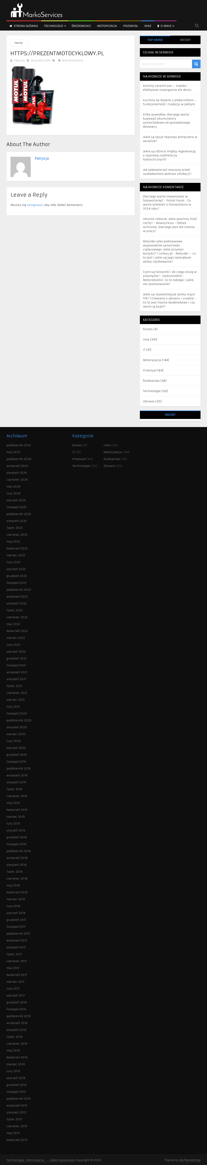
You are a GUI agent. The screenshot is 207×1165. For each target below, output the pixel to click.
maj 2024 (13, 486)
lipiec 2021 (14, 686)
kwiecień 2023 (16, 548)
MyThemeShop (190, 1160)
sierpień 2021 (16, 679)
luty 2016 (13, 1071)
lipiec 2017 (14, 954)
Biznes (148, 329)
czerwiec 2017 (16, 961)
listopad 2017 (16, 927)
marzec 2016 (15, 1064)
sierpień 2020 (16, 727)
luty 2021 (13, 706)
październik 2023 (18, 514)
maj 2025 (13, 452)
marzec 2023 (15, 555)
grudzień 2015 (16, 1085)
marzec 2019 (15, 816)
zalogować (35, 205)
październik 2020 (19, 720)
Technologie (53, 26)
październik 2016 (18, 1016)
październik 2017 (18, 933)
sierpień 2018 (16, 865)
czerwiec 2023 (16, 534)
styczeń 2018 (15, 913)
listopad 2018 (16, 844)
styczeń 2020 (16, 748)
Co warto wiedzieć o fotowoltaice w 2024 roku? (167, 204)
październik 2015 (18, 1098)
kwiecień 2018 (17, 892)
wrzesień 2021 (16, 672)
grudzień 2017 (16, 920)
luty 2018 (13, 906)
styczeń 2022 (15, 651)
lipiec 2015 (14, 1119)
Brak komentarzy (72, 60)
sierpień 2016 (16, 1030)
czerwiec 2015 (16, 1126)
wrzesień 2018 (17, 858)
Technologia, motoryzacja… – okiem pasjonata (40, 1160)
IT (144, 350)
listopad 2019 (16, 761)
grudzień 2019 (16, 755)
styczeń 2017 (15, 995)
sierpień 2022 (16, 603)
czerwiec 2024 (17, 479)
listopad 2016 (16, 1009)
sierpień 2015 (16, 1112)
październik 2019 (18, 768)
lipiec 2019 (14, 789)
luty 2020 (13, 741)
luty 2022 (13, 645)
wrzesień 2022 (17, 596)
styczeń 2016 (15, 1078)
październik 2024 (18, 459)
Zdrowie (149, 401)
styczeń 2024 (16, 500)
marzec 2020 (16, 734)
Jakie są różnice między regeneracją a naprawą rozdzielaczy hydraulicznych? (169, 155)
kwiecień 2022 (17, 631)
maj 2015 (13, 1133)
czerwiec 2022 (16, 617)
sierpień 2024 (16, 473)
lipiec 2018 (14, 871)
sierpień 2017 (16, 947)
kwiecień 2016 (16, 1057)
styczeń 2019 (15, 830)
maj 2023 (13, 541)
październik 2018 (18, 851)
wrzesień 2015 (16, 1105)
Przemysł (130, 26)
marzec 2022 (15, 638)
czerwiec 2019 (16, 796)
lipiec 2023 (14, 528)
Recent (185, 40)
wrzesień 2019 (16, 775)
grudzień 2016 (16, 1002)
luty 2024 (13, 493)
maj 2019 (13, 803)
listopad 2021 (16, 665)
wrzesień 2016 (16, 1023)
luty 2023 (13, 562)
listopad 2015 (16, 1092)
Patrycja (19, 60)
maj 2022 (13, 624)
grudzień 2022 (16, 576)
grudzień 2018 (16, 837)
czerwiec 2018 (16, 878)
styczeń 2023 (15, 569)
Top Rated (155, 40)
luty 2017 (13, 988)
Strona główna (25, 26)
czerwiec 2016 (16, 1043)
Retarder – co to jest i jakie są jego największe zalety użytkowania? (169, 257)
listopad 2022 (16, 583)
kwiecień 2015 (16, 1140)
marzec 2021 (15, 700)
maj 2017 (12, 968)
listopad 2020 (16, 713)
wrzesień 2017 (16, 940)
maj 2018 (13, 885)
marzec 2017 (15, 982)
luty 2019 (13, 823)
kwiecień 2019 (16, 810)
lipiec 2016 (14, 1037)
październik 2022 (18, 590)
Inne (147, 26)
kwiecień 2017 (16, 975)
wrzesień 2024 (17, 466)
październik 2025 (18, 445)
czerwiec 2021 (16, 693)
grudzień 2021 (16, 658)
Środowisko (81, 26)
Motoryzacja (107, 26)
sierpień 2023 (16, 521)
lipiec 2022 (14, 610)
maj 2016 (13, 1050)
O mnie (165, 26)
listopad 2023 (16, 507)
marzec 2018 (15, 899)
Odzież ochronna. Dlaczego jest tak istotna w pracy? (169, 227)
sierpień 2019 (16, 782)
